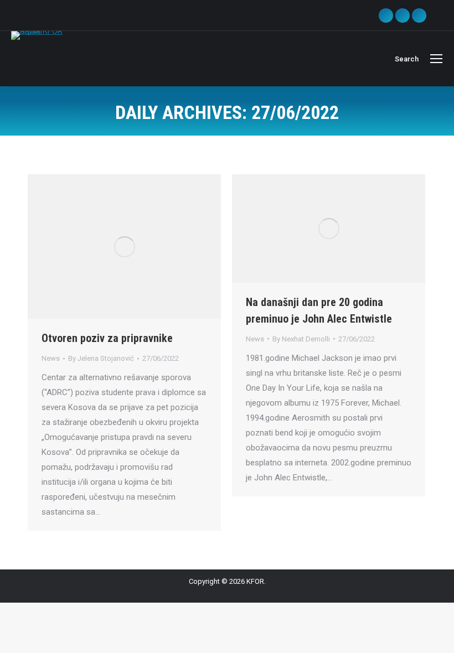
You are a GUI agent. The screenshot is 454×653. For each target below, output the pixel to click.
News (51, 358)
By (101, 358)
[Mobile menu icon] (436, 58)
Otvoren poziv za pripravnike (107, 338)
